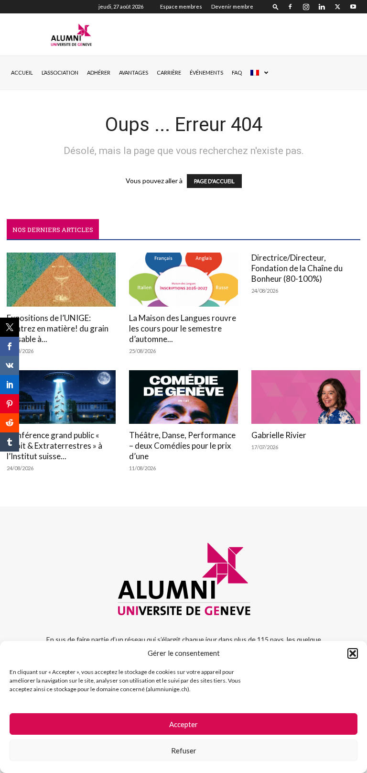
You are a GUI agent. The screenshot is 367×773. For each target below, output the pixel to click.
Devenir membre (232, 6)
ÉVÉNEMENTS (206, 72)
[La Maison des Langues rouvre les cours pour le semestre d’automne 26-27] (183, 280)
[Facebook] (290, 6)
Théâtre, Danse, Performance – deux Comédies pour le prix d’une (182, 445)
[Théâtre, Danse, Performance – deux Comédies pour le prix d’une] (183, 397)
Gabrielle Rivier (278, 435)
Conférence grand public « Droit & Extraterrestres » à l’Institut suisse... (54, 445)
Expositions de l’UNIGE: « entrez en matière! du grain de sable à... (57, 328)
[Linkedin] (321, 6)
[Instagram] (306, 6)
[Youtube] (353, 6)
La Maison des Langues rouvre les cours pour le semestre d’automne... (182, 328)
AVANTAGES (133, 72)
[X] (337, 6)
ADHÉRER (98, 72)
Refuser (183, 750)
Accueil (22, 72)
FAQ (237, 72)
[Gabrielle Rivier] (305, 397)
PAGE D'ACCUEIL (214, 181)
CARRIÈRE (169, 72)
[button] (352, 653)
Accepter (183, 724)
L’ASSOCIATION (60, 72)
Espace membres (181, 6)
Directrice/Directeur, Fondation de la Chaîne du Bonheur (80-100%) (297, 268)
